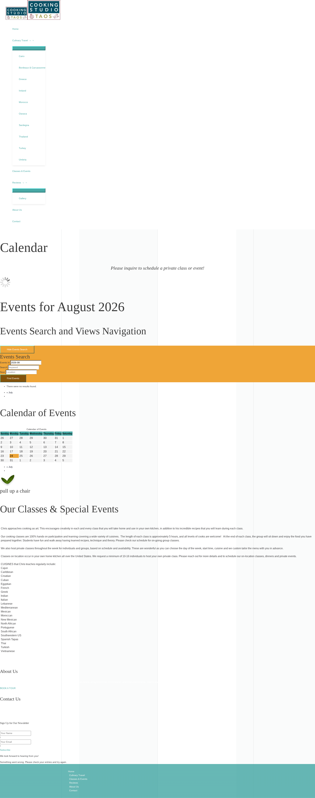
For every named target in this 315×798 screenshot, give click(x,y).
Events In (5, 362)
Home (71, 771)
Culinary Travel (77, 775)
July (10, 392)
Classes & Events (78, 779)
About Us (74, 786)
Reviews (73, 782)
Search (3, 367)
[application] (29, 40)
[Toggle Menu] (28, 48)
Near (2, 372)
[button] (5, 750)
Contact (73, 790)
